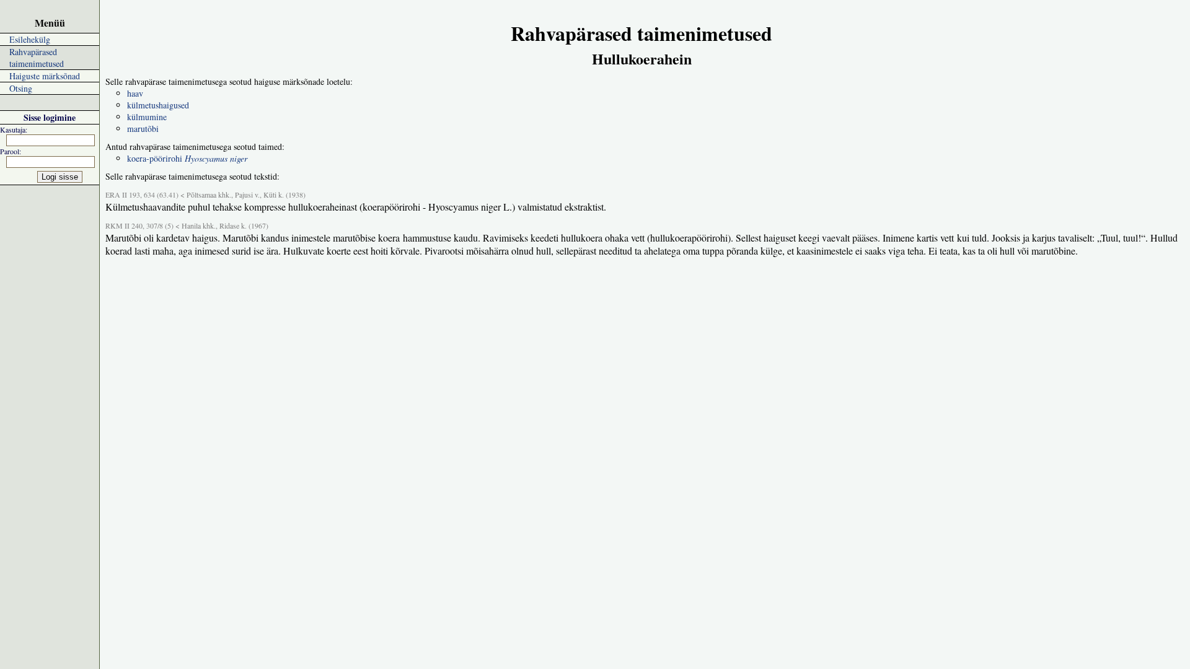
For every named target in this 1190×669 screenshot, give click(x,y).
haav (135, 93)
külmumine (147, 117)
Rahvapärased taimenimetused (36, 57)
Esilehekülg (29, 39)
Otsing (20, 88)
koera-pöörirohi (187, 158)
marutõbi (143, 128)
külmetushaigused (158, 105)
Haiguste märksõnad (44, 76)
